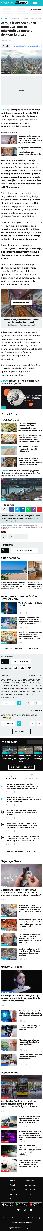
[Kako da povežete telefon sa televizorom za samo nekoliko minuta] (9, 1060)
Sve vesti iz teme (21, 648)
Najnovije (11, 861)
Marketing (13, 1218)
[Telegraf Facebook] (12, 1210)
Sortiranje (6, 668)
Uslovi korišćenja (34, 1218)
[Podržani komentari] (22, 668)
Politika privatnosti (18, 1222)
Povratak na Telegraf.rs (8, 3)
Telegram (11, 521)
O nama (5, 1218)
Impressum (23, 1218)
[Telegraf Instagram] (24, 1210)
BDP (10, 537)
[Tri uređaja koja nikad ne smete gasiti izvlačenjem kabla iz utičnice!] (9, 1045)
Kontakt (29, 1222)
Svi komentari (21, 731)
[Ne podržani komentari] (29, 668)
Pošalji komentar (24, 550)
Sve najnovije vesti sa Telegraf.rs (21, 851)
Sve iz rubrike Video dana (21, 767)
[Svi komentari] (15, 668)
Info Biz (4, 18)
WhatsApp (35, 518)
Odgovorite (8, 703)
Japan (4, 109)
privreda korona (21, 537)
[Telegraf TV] (31, 1210)
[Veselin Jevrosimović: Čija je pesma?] (9, 608)
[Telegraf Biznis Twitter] (18, 1210)
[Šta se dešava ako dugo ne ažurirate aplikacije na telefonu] (9, 1031)
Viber (3, 521)
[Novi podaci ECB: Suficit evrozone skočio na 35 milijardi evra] (9, 450)
